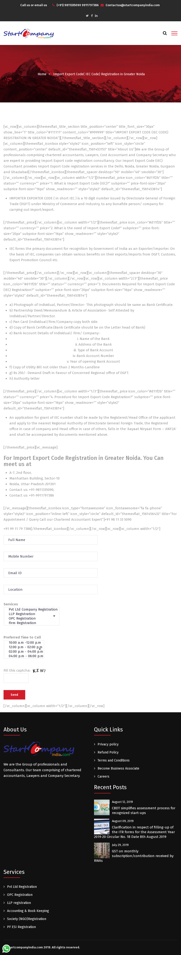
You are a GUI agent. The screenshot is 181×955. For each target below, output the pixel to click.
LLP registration (19, 903)
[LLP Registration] (33, 614)
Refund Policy (108, 752)
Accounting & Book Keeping (28, 911)
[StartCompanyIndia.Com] (29, 33)
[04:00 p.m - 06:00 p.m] (26, 656)
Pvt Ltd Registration (22, 887)
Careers (103, 777)
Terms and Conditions (114, 760)
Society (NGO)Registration (26, 919)
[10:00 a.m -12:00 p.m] (26, 642)
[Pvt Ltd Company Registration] (33, 609)
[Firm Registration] (33, 623)
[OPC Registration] (33, 618)
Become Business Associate (118, 768)
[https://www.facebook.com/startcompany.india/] (92, 16)
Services (11, 604)
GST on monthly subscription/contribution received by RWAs (133, 856)
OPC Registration (20, 895)
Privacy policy (108, 744)
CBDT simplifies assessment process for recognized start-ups (143, 810)
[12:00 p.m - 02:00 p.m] (26, 647)
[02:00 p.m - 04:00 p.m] (26, 651)
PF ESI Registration (21, 927)
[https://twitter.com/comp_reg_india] (87, 16)
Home (42, 74)
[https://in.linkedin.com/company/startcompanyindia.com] (96, 16)
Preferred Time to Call (22, 637)
